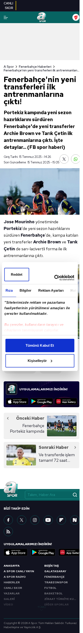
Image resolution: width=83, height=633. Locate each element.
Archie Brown (47, 242)
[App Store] (17, 401)
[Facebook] (8, 520)
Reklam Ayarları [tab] (51, 290)
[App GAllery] (66, 401)
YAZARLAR (12, 593)
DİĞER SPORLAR (56, 604)
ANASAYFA (12, 566)
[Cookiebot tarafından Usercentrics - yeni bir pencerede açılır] (55, 278)
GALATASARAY (55, 571)
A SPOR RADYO (15, 577)
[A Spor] (41, 17)
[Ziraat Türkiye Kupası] (75, 17)
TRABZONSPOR (56, 582)
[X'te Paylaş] (64, 159)
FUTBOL (50, 588)
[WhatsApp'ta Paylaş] (75, 159)
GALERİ (9, 599)
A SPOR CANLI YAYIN (19, 571)
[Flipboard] (61, 520)
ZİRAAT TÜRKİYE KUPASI (61, 599)
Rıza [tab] (8, 290)
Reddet (17, 274)
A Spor (9, 66)
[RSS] (8, 531)
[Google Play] (41, 401)
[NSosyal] (74, 520)
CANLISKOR (8, 5)
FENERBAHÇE (54, 577)
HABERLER (12, 582)
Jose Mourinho (19, 221)
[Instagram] (34, 520)
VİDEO (8, 604)
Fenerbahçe (33, 235)
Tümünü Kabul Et (40, 345)
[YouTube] (48, 520)
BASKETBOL (53, 593)
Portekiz (13, 228)
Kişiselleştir (37, 361)
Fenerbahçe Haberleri (35, 66)
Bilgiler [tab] (25, 290)
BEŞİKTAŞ (51, 566)
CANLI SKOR (13, 588)
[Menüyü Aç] (6, 17)
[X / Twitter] (21, 520)
